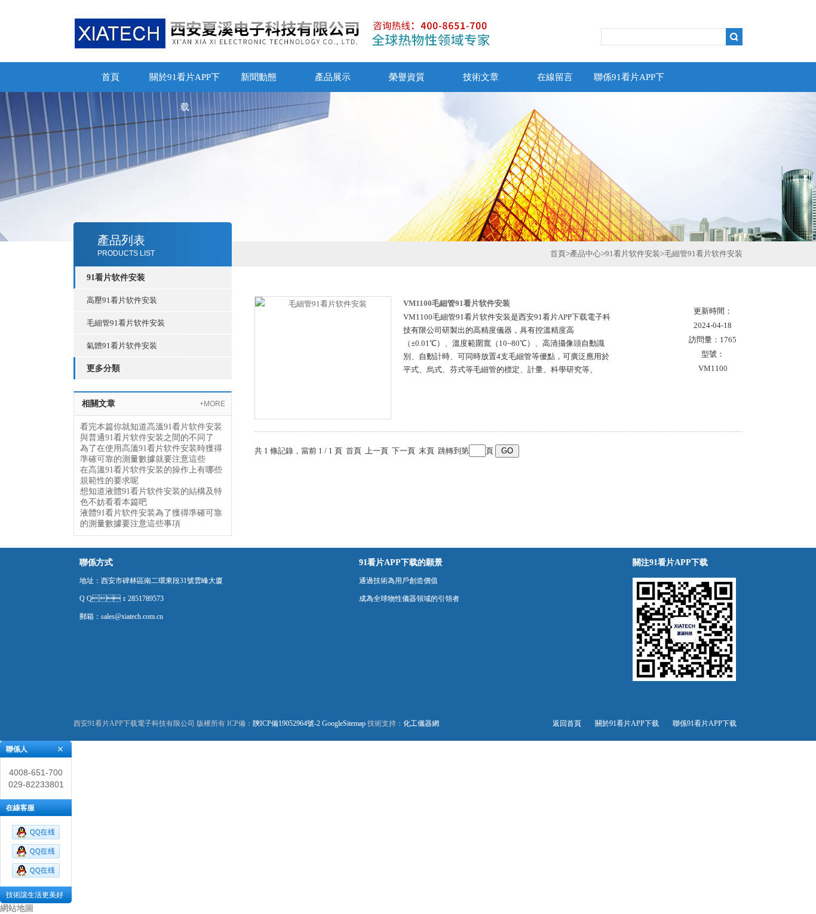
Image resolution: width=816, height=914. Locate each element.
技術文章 (481, 77)
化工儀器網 (421, 723)
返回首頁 (567, 723)
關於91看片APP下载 (184, 82)
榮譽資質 (407, 77)
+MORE (212, 404)
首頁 (110, 77)
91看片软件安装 (632, 253)
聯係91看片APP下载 (629, 82)
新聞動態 (259, 77)
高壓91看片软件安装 (122, 300)
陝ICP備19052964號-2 (286, 723)
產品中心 (585, 253)
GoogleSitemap (344, 723)
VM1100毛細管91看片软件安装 (456, 303)
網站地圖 (16, 908)
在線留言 (555, 77)
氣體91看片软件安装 (122, 345)
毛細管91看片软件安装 (126, 322)
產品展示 (333, 77)
